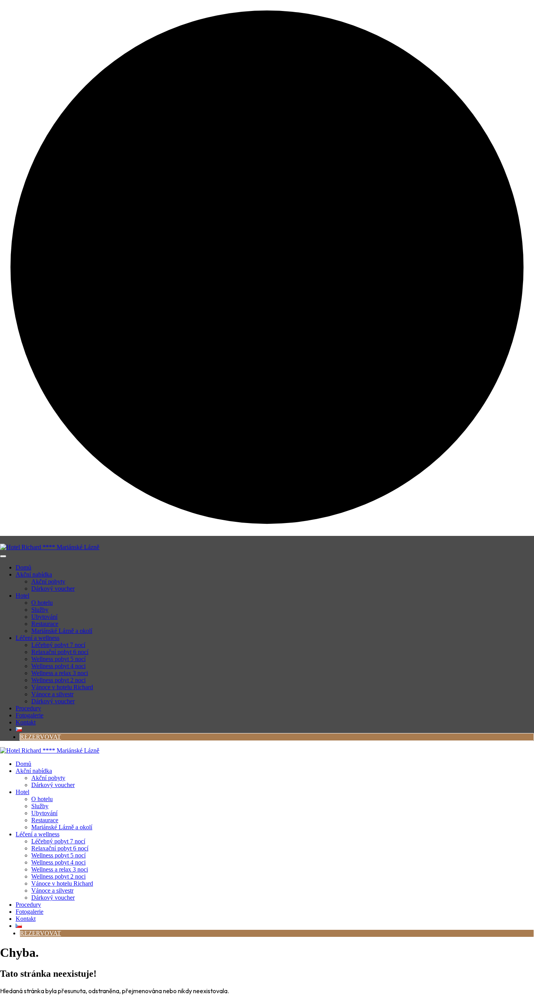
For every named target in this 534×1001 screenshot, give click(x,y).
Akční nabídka (34, 574)
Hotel (22, 595)
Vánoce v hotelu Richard (62, 687)
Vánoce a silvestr (52, 694)
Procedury (28, 708)
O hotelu (42, 602)
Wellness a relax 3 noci (59, 673)
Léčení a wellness (37, 637)
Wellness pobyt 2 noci (58, 680)
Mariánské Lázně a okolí (61, 630)
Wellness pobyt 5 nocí (58, 659)
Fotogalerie (29, 715)
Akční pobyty (48, 581)
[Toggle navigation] (3, 556)
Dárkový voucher (53, 588)
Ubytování (44, 616)
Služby (39, 609)
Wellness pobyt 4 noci (58, 666)
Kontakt (26, 722)
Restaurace (44, 623)
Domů (23, 567)
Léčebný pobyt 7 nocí (58, 645)
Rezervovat (40, 736)
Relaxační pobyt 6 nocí (59, 652)
